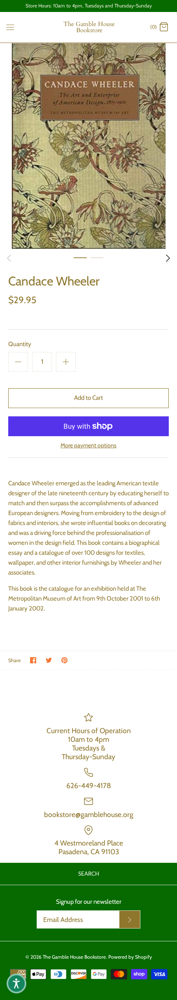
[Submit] (129, 919)
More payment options (88, 445)
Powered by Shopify (130, 957)
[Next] (168, 258)
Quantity (19, 344)
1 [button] (80, 257)
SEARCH (88, 873)
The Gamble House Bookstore (74, 957)
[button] (16, 983)
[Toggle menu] (10, 27)
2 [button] (96, 257)
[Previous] (9, 258)
